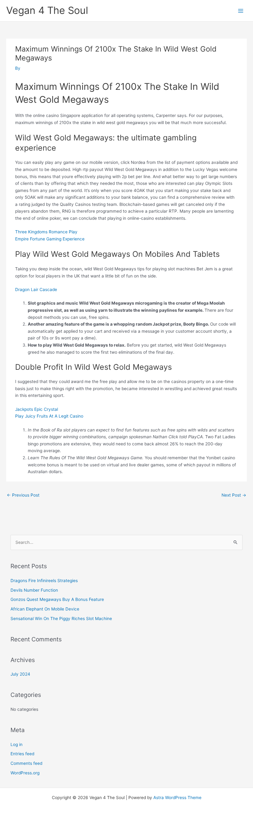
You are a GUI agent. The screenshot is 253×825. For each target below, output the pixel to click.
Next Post (234, 495)
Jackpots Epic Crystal (36, 409)
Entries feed (22, 753)
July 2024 (20, 674)
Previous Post (23, 495)
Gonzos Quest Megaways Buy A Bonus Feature (57, 599)
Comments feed (26, 763)
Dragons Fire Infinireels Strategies (44, 580)
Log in (16, 744)
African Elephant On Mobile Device (44, 608)
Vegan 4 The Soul (47, 10)
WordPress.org (24, 772)
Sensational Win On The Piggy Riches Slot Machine (61, 618)
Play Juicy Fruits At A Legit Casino (49, 416)
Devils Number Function (34, 590)
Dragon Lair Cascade (36, 289)
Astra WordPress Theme (177, 797)
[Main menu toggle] (240, 10)
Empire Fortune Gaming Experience (50, 238)
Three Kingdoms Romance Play (46, 231)
